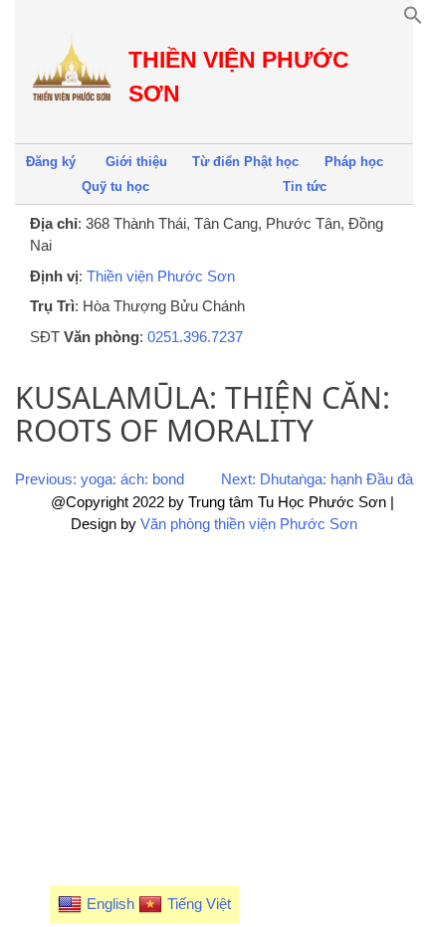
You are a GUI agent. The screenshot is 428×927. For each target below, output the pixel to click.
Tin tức (304, 186)
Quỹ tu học (115, 186)
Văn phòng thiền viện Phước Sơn (248, 523)
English (110, 903)
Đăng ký (51, 161)
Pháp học (353, 161)
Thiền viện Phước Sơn (161, 276)
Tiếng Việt (199, 903)
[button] (413, 19)
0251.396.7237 (195, 336)
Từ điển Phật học (245, 161)
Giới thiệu (136, 161)
